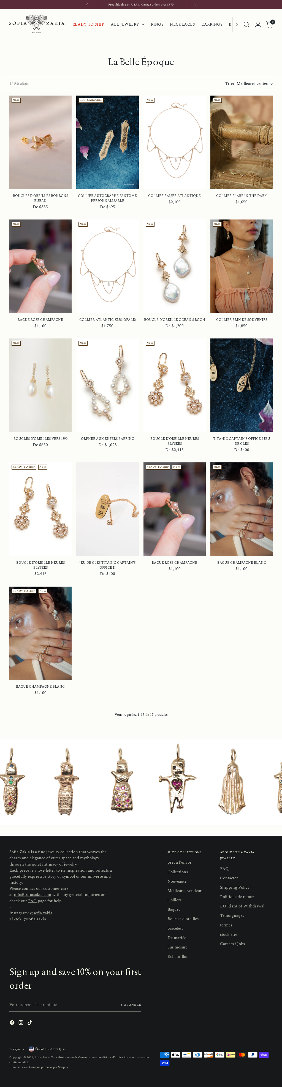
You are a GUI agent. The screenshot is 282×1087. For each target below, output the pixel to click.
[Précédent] (87, 4)
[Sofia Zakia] (36, 24)
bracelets (175, 928)
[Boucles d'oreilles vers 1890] (40, 385)
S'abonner (131, 1004)
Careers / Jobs (232, 944)
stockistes (228, 934)
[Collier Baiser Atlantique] (174, 142)
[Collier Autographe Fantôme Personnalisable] (107, 142)
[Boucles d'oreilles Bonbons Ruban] (40, 142)
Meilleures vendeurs (185, 891)
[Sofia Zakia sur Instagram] (21, 1023)
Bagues (173, 909)
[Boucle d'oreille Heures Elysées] (174, 385)
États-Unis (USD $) (48, 1049)
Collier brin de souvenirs (241, 319)
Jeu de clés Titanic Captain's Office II (107, 565)
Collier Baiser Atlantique (174, 196)
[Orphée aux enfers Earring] (107, 385)
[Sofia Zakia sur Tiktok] (30, 1023)
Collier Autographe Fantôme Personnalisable (107, 198)
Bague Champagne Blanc (241, 562)
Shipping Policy (235, 887)
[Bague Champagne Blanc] (241, 509)
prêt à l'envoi (179, 862)
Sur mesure (177, 947)
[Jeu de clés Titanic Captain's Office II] (107, 509)
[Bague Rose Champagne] (40, 266)
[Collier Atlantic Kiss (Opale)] (107, 266)
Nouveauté (176, 881)
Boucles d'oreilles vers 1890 (40, 438)
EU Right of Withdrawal (242, 906)
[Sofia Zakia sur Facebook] (12, 1023)
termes (226, 925)
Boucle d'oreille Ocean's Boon (174, 319)
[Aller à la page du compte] (258, 24)
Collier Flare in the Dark (241, 196)
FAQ (32, 901)
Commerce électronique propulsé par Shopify (38, 1067)
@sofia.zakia (41, 913)
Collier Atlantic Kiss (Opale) (107, 319)
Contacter (229, 878)
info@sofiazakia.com (32, 894)
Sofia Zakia (42, 1057)
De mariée (176, 938)
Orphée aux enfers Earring (107, 438)
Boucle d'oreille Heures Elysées (174, 441)
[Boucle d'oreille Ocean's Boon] (174, 266)
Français (14, 1049)
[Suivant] (195, 4)
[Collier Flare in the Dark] (241, 142)
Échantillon (178, 956)
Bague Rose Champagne (40, 319)
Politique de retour (237, 897)
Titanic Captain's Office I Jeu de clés (241, 441)
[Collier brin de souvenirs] (241, 266)
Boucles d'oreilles (183, 919)
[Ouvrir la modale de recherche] (246, 24)
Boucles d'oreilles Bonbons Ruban (40, 198)
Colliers (174, 900)
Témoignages (232, 915)
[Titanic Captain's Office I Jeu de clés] (241, 385)
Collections (177, 872)
